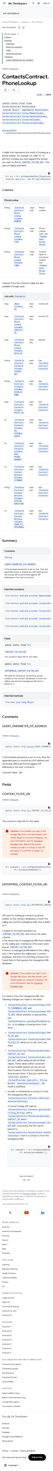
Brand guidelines (28, 1451)
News (4, 1244)
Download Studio (9, 1377)
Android (5, 1227)
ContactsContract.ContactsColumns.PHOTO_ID (19, 407)
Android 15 (7, 1335)
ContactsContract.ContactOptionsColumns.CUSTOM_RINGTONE (19, 495)
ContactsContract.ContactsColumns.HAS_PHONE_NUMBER (19, 451)
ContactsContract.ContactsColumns (21, 119)
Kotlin (39, 94)
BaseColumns (41, 110)
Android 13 (6, 1344)
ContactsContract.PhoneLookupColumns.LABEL (19, 258)
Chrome (5, 1428)
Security (5, 1235)
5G (3, 1286)
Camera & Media (9, 1277)
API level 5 (14, 69)
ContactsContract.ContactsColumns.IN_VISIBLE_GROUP (19, 428)
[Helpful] (19, 27)
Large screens (8, 1298)
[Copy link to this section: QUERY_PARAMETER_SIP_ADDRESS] (5, 730)
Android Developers (10, 22)
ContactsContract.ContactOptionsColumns (24, 116)
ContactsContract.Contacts (43, 366)
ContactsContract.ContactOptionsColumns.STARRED (19, 473)
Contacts (20, 296)
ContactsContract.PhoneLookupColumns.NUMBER (19, 214)
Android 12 (7, 1348)
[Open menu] (4, 3)
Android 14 (7, 1339)
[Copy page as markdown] (14, 90)
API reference (11, 13)
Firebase (6, 1432)
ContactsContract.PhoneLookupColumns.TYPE (19, 235)
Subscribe (37, 1457)
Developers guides (10, 1368)
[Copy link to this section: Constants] (21, 717)
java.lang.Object (9, 130)
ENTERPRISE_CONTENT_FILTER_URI (22, 671)
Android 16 (7, 1331)
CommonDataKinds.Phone (43, 240)
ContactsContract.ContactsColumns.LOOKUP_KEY (19, 367)
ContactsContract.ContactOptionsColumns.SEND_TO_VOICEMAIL (19, 518)
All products (7, 1441)
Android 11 (6, 1353)
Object (15, 110)
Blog (4, 1249)
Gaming (5, 1264)
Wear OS (6, 1302)
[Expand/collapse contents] (18, 34)
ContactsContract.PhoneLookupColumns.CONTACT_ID (19, 324)
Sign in (46, 3)
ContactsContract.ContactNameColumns (22, 113)
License (14, 1451)
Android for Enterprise (11, 1231)
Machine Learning (10, 1269)
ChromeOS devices (10, 1306)
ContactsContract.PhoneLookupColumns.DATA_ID (19, 346)
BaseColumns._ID (19, 306)
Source (5, 1240)
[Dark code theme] (49, 173)
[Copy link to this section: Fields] (14, 785)
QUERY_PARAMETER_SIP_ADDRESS (20, 564)
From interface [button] (28, 595)
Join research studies (11, 1406)
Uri (29, 645)
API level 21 (14, 736)
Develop (24, 22)
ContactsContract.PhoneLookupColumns (23, 123)
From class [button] (19, 702)
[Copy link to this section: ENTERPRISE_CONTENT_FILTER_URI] (5, 888)
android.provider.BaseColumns (36, 595)
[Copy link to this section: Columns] (15, 190)
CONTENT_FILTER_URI (32, 162)
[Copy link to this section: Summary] (19, 541)
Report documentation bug (14, 1397)
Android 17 (7, 1326)
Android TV (7, 1315)
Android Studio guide (11, 1364)
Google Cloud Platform (12, 1436)
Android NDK (7, 1381)
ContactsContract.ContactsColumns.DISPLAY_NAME (19, 388)
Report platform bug (10, 1393)
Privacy (5, 1282)
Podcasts (6, 1253)
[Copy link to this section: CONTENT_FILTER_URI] (33, 794)
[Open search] (33, 3)
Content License (29, 1193)
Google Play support (10, 1402)
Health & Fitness (9, 1273)
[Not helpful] (23, 27)
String (8, 557)
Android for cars (9, 1311)
